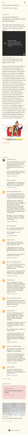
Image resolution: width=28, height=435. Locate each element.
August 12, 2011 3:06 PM (12, 375)
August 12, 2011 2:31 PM (12, 293)
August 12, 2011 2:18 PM (12, 257)
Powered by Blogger (15, 430)
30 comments (9, 420)
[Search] (25, 2)
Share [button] (3, 152)
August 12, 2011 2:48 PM (12, 342)
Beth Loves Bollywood (10, 5)
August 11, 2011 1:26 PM (12, 187)
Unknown (9, 240)
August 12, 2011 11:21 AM (12, 235)
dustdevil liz (10, 159)
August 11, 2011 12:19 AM (12, 176)
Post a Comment (6, 378)
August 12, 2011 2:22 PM (12, 275)
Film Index (5, 8)
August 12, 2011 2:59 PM (12, 362)
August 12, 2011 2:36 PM (12, 306)
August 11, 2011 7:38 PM (12, 221)
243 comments (11, 395)
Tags (11, 8)
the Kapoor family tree (12, 418)
